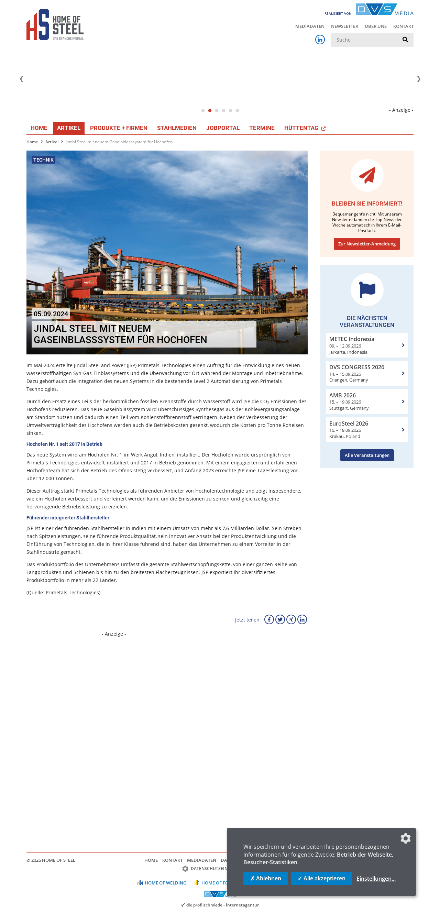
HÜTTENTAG (302, 127)
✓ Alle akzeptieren (321, 878)
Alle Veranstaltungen (367, 455)
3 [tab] (216, 110)
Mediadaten (309, 26)
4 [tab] (223, 110)
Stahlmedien (177, 127)
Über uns (376, 26)
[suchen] (405, 40)
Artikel (68, 127)
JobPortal (223, 127)
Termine (262, 127)
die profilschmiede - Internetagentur (222, 905)
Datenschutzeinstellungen (222, 868)
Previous (21, 79)
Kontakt (403, 26)
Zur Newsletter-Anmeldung (367, 244)
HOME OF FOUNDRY (222, 883)
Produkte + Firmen (118, 127)
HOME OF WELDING (165, 883)
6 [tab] (237, 110)
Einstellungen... (376, 878)
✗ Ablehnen (265, 878)
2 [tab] (209, 110)
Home (39, 127)
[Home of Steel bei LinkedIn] (320, 39)
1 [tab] (202, 110)
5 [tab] (230, 110)
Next (418, 79)
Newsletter (344, 26)
